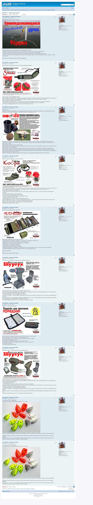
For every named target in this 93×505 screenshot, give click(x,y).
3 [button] (68, 14)
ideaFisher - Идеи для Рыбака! (11, 12)
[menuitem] (7, 8)
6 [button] (72, 14)
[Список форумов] (7, 4)
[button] (63, 14)
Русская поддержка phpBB (38, 494)
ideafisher (5, 63)
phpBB (36, 493)
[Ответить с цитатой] (56, 17)
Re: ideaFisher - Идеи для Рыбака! (11, 16)
